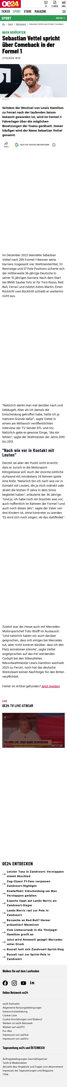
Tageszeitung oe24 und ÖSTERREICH (24, 1048)
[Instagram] (14, 983)
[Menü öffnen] (63, 11)
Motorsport (21, 24)
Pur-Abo (7, 1031)
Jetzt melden (50, 686)
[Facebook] (5, 983)
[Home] (3, 24)
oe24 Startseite (11, 1004)
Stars (27, 11)
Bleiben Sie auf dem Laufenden (21, 971)
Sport (17, 11)
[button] (34, 731)
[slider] (19, 742)
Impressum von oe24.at (16, 1035)
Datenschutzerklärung (15, 1012)
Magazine (40, 11)
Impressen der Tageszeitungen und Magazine (28, 1071)
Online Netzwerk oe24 (15, 992)
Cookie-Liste (10, 1016)
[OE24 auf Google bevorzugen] (54, 145)
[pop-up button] (54, 742)
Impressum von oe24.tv (16, 1039)
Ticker (5, 11)
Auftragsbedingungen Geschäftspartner (25, 1059)
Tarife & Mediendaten (15, 1063)
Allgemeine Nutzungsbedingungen (22, 1008)
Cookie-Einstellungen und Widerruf (22, 1019)
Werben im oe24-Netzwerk (18, 1023)
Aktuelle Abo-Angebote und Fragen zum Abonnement (33, 1067)
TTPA (5, 1075)
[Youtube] (23, 983)
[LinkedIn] (32, 983)
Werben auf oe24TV (14, 1027)
